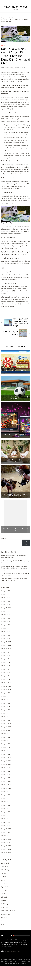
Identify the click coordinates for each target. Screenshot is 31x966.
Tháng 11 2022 (6, 727)
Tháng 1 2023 (5, 720)
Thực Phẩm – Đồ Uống (8, 911)
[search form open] (15, 3)
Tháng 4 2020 (5, 808)
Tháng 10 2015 (6, 846)
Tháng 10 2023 (6, 689)
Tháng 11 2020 (6, 785)
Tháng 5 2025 (5, 625)
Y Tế (2, 924)
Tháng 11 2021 (6, 761)
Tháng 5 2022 (5, 744)
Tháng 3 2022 (5, 751)
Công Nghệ (4, 866)
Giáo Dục (4, 883)
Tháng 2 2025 (5, 635)
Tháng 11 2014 (6, 849)
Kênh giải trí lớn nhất (15, 6)
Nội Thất (4, 890)
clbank (13, 72)
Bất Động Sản (5, 863)
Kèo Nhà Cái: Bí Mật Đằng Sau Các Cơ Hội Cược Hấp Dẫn (15, 397)
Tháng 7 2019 (5, 825)
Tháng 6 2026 (5, 591)
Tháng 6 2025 (5, 621)
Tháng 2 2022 (5, 754)
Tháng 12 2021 (6, 757)
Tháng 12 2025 (6, 608)
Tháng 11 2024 (6, 645)
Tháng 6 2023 (5, 703)
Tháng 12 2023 (6, 683)
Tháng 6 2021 (5, 771)
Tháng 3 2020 (5, 812)
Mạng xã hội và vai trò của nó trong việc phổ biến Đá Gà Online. (15, 495)
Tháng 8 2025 (5, 615)
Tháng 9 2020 (5, 791)
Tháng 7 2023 (5, 700)
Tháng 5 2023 (5, 706)
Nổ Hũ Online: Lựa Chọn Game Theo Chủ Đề (15, 529)
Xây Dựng (4, 917)
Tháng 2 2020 (5, 815)
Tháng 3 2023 (5, 713)
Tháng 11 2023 (6, 686)
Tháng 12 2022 (6, 723)
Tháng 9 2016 (5, 842)
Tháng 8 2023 (5, 696)
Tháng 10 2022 (6, 730)
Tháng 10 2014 (6, 853)
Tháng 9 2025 (5, 611)
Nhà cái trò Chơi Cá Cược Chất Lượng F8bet (15, 371)
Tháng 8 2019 (5, 822)
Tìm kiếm (4, 538)
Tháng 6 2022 (5, 740)
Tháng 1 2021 (5, 778)
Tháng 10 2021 (6, 764)
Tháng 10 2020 (6, 788)
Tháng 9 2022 (5, 734)
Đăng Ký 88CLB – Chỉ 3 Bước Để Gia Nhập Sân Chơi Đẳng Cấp (15, 435)
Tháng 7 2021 (5, 768)
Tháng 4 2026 (5, 598)
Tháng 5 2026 (5, 594)
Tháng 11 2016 (6, 839)
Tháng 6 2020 (5, 802)
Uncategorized (5, 914)
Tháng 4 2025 (5, 628)
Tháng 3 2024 (5, 672)
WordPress (23, 963)
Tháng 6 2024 (5, 662)
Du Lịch (3, 877)
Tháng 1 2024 (5, 679)
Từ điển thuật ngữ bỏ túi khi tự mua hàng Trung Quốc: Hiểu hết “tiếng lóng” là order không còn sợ (14, 568)
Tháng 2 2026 (5, 601)
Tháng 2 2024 (5, 676)
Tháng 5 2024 (5, 666)
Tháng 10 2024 (6, 649)
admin (2, 67)
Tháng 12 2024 (6, 642)
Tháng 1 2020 (5, 819)
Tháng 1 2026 (5, 604)
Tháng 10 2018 (6, 829)
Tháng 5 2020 (5, 805)
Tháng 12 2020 (6, 781)
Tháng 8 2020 (5, 795)
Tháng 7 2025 (5, 618)
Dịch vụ (3, 873)
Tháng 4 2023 (5, 710)
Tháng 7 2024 (5, 659)
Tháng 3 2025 (5, 632)
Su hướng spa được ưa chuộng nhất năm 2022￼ (15, 460)
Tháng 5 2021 (5, 774)
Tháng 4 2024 (5, 669)
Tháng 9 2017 (5, 836)
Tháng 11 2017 (6, 832)
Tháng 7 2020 (5, 798)
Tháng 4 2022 (5, 747)
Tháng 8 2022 (5, 737)
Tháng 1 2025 (5, 638)
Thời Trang (4, 904)
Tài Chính (4, 900)
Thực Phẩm (4, 907)
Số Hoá (3, 894)
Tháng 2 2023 (5, 717)
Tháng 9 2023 (5, 693)
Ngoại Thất (4, 887)
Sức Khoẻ (4, 897)
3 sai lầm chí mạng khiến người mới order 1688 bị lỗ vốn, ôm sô (13, 556)
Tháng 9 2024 (5, 652)
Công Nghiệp (5, 870)
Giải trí (3, 45)
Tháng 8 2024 (5, 655)
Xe (2, 921)
